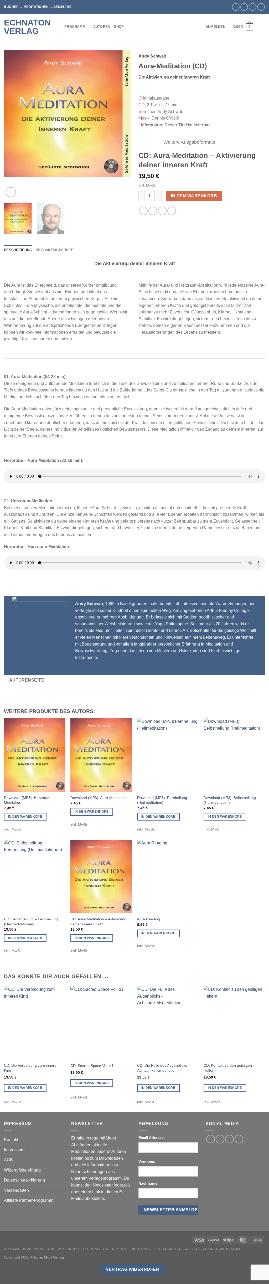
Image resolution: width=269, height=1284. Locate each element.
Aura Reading (148, 919)
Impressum (14, 1150)
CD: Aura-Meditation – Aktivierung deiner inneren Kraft (98, 921)
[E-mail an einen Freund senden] (152, 211)
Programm (74, 27)
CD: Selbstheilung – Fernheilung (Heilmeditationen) (31, 921)
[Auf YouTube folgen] (261, 7)
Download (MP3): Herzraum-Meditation (28, 800)
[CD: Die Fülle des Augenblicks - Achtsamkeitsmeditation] (168, 1023)
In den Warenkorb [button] (25, 816)
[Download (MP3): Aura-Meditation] (101, 755)
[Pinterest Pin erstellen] (162, 211)
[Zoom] (11, 192)
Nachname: (148, 1183)
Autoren (101, 27)
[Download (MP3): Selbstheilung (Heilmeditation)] (234, 755)
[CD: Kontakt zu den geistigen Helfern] (234, 1023)
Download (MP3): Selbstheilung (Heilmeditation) (230, 800)
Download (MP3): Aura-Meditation (98, 798)
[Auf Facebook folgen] (236, 7)
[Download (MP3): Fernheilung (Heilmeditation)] (168, 755)
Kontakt (11, 1139)
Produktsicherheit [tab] (55, 250)
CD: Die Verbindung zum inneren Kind (31, 1067)
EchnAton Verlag (27, 26)
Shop (119, 27)
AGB (8, 1160)
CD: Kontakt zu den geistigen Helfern (228, 1067)
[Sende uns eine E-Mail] (252, 7)
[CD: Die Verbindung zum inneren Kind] (34, 1023)
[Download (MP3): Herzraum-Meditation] (34, 755)
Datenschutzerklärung (24, 1180)
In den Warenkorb (194, 196)
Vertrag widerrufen (132, 1269)
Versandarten (16, 1190)
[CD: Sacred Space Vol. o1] (101, 1023)
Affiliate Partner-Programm (28, 1200)
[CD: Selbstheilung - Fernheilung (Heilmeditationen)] (34, 876)
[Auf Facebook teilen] (143, 211)
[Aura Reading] (168, 876)
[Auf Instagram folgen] (244, 7)
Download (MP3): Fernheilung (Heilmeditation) (162, 800)
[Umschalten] (155, 142)
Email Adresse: (151, 1138)
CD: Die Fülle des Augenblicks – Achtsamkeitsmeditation (163, 1067)
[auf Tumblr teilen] (171, 211)
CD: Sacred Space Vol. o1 (91, 1066)
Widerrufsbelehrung (22, 1170)
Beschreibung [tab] (18, 250)
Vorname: (146, 1161)
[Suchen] (263, 27)
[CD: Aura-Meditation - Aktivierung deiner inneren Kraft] (101, 876)
